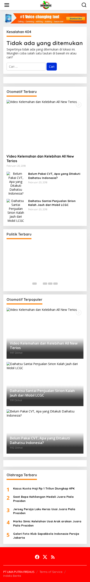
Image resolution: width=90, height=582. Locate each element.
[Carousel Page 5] (55, 284)
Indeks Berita (12, 575)
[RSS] (53, 557)
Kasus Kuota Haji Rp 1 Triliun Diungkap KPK (43, 488)
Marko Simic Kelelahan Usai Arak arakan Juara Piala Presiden (47, 523)
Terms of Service (51, 572)
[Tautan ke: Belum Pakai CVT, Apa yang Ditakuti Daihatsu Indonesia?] (16, 183)
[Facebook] (37, 557)
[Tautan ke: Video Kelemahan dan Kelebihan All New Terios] (45, 125)
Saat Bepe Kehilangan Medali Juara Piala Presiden (43, 498)
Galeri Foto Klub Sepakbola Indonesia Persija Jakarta (46, 535)
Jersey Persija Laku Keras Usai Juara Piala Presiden (44, 511)
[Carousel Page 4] (50, 284)
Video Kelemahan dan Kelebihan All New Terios (40, 158)
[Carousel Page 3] (45, 284)
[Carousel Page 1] (34, 284)
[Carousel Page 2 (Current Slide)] (40, 284)
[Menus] (6, 5)
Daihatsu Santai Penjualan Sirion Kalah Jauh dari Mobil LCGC (52, 203)
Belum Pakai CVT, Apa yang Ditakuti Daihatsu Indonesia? (54, 175)
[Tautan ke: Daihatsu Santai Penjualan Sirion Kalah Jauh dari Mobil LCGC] (16, 210)
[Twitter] (45, 557)
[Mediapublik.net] (46, 5)
